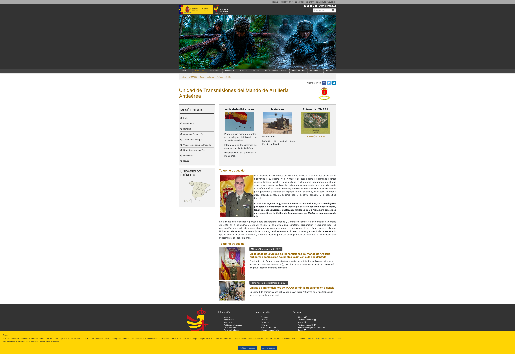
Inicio (184, 77)
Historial (186, 129)
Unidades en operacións (193, 150)
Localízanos (188, 123)
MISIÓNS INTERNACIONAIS (275, 71)
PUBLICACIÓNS (298, 71)
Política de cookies (247, 348)
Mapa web (228, 317)
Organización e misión (192, 134)
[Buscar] (333, 10)
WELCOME (331, 2)
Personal (264, 317)
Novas (185, 161)
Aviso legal (228, 322)
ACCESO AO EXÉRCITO (249, 71)
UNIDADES (199, 71)
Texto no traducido (207, 77)
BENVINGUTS (288, 2)
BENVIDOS (299, 2)
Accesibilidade (229, 320)
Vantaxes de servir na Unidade (196, 145)
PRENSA (329, 71)
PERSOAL (186, 71)
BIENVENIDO (277, 2)
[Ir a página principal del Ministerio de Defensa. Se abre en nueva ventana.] (196, 9)
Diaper (301, 322)
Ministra (301, 317)
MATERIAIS (229, 71)
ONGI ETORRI (309, 2)
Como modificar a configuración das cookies (324, 339)
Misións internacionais (270, 330)
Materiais (264, 325)
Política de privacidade (233, 325)
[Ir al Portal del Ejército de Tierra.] (224, 9)
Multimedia (187, 155)
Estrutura (264, 322)
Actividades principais (192, 139)
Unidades (264, 320)
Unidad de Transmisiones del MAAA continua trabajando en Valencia (291, 287)
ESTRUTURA (215, 71)
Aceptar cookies (268, 348)
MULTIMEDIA (315, 71)
